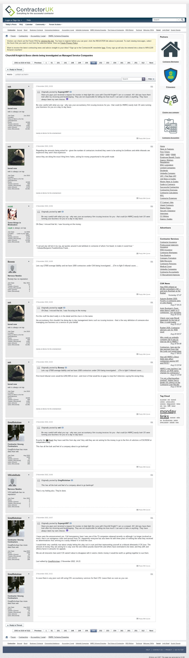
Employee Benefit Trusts (170, 157)
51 (52, 63)
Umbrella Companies (82, 30)
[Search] (182, 20)
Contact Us (158, 650)
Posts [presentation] (9, 74)
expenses (163, 403)
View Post (71, 92)
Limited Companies (167, 168)
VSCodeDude (14, 475)
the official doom (168, 420)
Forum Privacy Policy (69, 43)
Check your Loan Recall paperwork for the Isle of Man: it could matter (169, 320)
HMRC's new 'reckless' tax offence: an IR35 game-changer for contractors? (170, 371)
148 (72, 63)
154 (114, 63)
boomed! (173, 399)
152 (100, 63)
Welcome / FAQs (148, 30)
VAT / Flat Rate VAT (168, 176)
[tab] (10, 74)
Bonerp (11, 261)
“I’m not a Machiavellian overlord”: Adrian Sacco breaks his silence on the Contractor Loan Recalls (170, 381)
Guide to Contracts (167, 184)
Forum (13, 36)
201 (128, 63)
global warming (171, 403)
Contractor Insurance (168, 242)
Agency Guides (166, 219)
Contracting (11, 30)
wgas (177, 422)
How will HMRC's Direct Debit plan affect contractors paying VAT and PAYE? (169, 360)
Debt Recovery (166, 261)
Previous (38, 63)
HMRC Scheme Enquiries (98, 30)
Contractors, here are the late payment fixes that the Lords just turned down (170, 349)
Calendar (29, 25)
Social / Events (175, 30)
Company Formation (168, 258)
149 (79, 63)
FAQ (21, 25)
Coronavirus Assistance (52, 30)
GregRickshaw (14, 422)
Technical (139, 30)
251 (135, 63)
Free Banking (165, 255)
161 (121, 63)
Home (162, 146)
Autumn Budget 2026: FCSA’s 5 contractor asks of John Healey (170, 301)
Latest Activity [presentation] (21, 74)
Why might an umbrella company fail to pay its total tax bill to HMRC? (169, 339)
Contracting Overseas (169, 190)
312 (143, 63)
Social (158, 30)
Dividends (164, 171)
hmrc (165, 406)
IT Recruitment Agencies (170, 275)
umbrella (172, 422)
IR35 (162, 155)
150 (86, 63)
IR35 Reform (129, 30)
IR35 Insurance (166, 250)
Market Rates (165, 208)
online (178, 417)
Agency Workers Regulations (166, 161)
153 (107, 63)
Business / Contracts (36, 30)
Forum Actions (55, 25)
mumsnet (172, 417)
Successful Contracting (169, 187)
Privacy (168, 650)
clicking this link (47, 41)
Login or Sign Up (12, 20)
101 (58, 63)
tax (161, 420)
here (103, 48)
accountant (163, 399)
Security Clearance (167, 211)
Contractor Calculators (169, 193)
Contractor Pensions (168, 264)
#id (152, 86)
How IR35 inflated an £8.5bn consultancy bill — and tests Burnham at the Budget (170, 290)
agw (169, 399)
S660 (167, 155)
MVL (162, 195)
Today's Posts (11, 25)
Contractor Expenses (168, 198)
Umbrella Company (167, 173)
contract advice (170, 401)
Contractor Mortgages (168, 253)
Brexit (25, 30)
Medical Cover (166, 266)
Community (40, 25)
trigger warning (164, 422)
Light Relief (165, 30)
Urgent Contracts (167, 205)
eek (9, 86)
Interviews (164, 213)
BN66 (173, 155)
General (19, 30)
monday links (168, 414)
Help (29, 20)
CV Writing (164, 216)
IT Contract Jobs (167, 202)
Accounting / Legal (68, 30)
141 (65, 63)
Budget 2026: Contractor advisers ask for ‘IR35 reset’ (170, 330)
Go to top (179, 650)
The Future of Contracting (116, 30)
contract (162, 401)
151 (93, 63)
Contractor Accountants (169, 272)
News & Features (167, 149)
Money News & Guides (169, 182)
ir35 (169, 406)
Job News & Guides (168, 179)
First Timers (165, 152)
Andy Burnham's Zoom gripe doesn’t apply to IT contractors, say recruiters (170, 310)
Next (151, 63)
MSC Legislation (166, 165)
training (176, 420)
